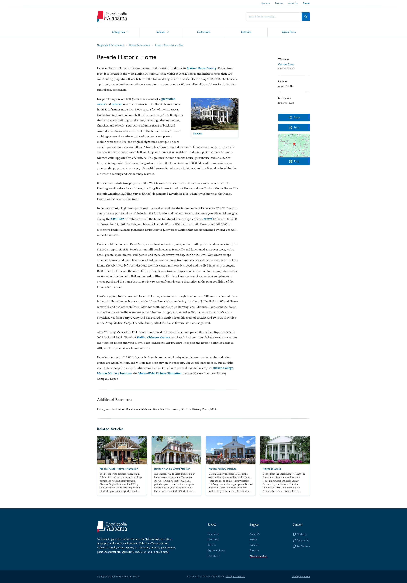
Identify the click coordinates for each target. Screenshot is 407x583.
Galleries (246, 31)
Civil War (117, 219)
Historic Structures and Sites (169, 45)
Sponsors (266, 2)
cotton (208, 219)
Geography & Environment (110, 45)
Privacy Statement (301, 576)
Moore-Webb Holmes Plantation (160, 373)
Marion (192, 68)
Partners (279, 2)
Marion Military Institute (114, 373)
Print (296, 127)
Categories (118, 31)
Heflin (141, 337)
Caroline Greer (286, 64)
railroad (117, 104)
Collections (203, 31)
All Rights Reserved (235, 576)
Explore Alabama (216, 550)
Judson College (223, 368)
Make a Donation (258, 556)
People (253, 539)
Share (296, 117)
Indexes (161, 31)
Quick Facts (289, 31)
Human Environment (139, 45)
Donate (306, 3)
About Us (292, 2)
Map (296, 161)
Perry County (207, 68)
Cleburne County (158, 337)
